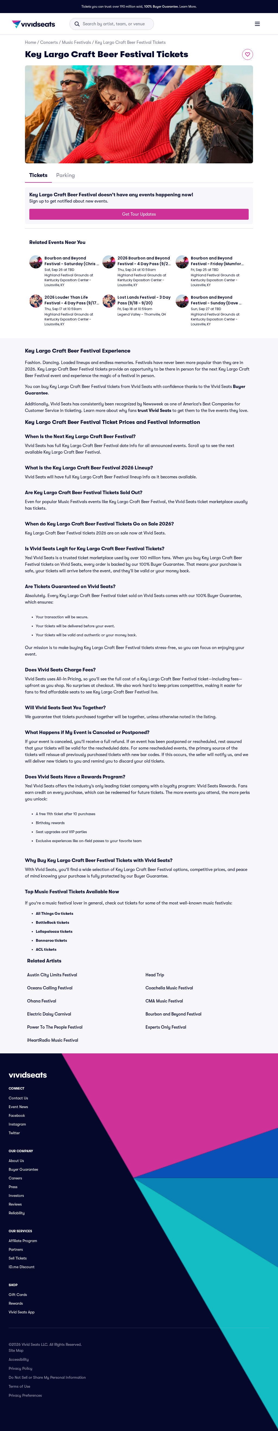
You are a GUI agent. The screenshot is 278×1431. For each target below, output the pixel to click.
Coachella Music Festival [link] (169, 988)
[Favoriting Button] (247, 54)
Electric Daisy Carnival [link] (49, 1014)
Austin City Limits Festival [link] (52, 975)
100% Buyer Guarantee (161, 6)
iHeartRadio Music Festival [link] (52, 1040)
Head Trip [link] (155, 975)
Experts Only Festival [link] (166, 1027)
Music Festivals (76, 42)
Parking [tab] (65, 175)
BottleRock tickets (52, 922)
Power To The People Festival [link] (55, 1027)
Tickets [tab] (38, 175)
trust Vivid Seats (154, 410)
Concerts (49, 42)
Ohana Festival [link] (41, 1001)
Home (30, 42)
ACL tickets (46, 949)
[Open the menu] (257, 23)
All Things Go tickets (54, 913)
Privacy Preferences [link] (25, 1395)
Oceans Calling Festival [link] (49, 988)
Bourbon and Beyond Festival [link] (173, 1014)
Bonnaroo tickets (51, 940)
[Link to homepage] (35, 24)
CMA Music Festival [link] (164, 1001)
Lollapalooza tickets (54, 931)
